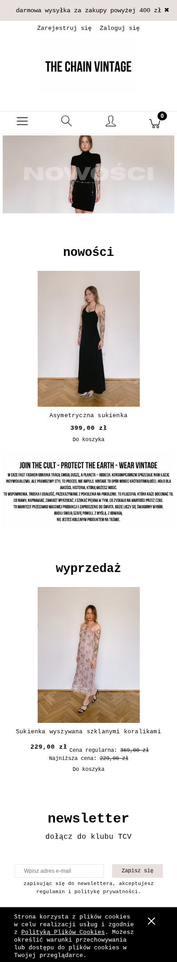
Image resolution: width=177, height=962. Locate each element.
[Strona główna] (88, 66)
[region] (88, 188)
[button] (22, 122)
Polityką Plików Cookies (63, 932)
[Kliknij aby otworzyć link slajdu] (88, 174)
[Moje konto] (110, 124)
